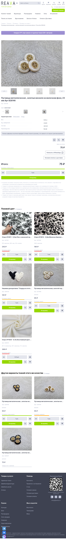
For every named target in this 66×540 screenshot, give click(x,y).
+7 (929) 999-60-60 (59, 7)
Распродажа (5, 514)
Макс (28, 514)
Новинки (4, 520)
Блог (2, 510)
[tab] (6, 116)
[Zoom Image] (31, 63)
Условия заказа (31, 490)
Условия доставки (32, 493)
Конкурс (4, 507)
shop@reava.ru (56, 500)
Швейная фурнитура (7, 483)
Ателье (3, 490)
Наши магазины (6, 523)
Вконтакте (30, 507)
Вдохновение (5, 526)
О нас (28, 487)
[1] (14, 91)
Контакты (30, 480)
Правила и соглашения (34, 483)
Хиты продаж (5, 517)
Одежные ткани (6, 480)
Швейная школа (6, 487)
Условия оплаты (32, 496)
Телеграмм (30, 510)
